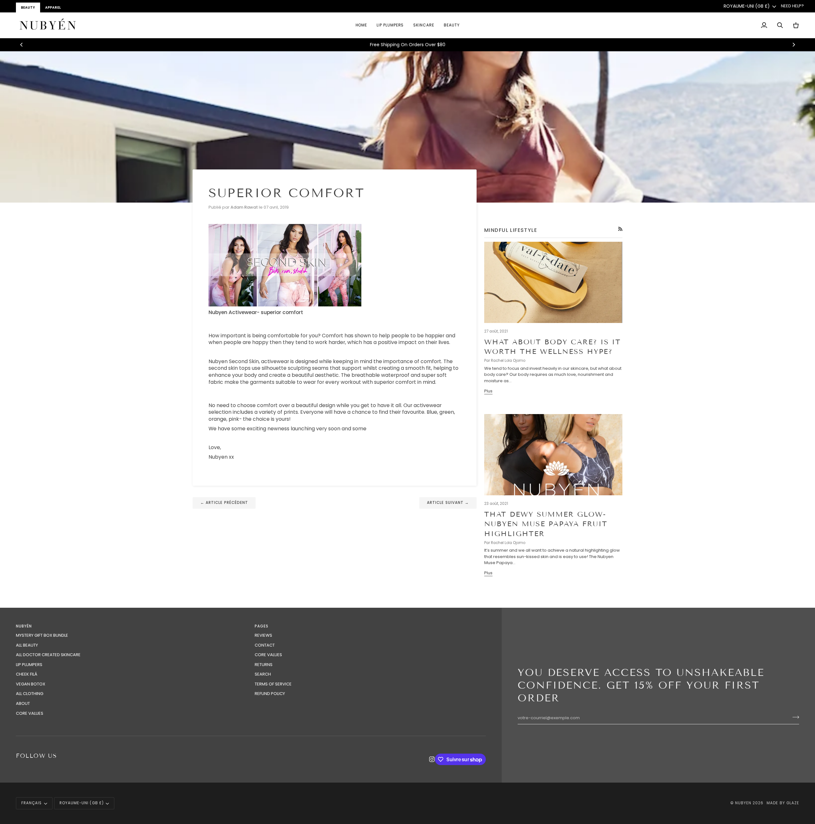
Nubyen (743, 803)
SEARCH (263, 674)
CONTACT (265, 645)
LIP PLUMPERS (29, 665)
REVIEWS (263, 635)
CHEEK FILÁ (26, 674)
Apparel (53, 7)
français (31, 803)
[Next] (793, 44)
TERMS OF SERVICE (273, 684)
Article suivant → (448, 502)
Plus (488, 391)
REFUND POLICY (270, 694)
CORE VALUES (29, 713)
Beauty (28, 7)
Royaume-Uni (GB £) (747, 6)
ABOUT (23, 703)
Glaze (792, 803)
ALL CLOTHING (29, 694)
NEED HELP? (792, 6)
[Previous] (21, 44)
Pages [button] (261, 626)
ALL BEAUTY (27, 645)
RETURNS (264, 665)
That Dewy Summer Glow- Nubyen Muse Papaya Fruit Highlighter (545, 524)
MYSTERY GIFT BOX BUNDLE (42, 635)
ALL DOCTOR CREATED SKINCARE (48, 655)
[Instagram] (432, 759)
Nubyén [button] (24, 626)
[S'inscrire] (794, 717)
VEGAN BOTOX (30, 684)
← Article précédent (224, 502)
